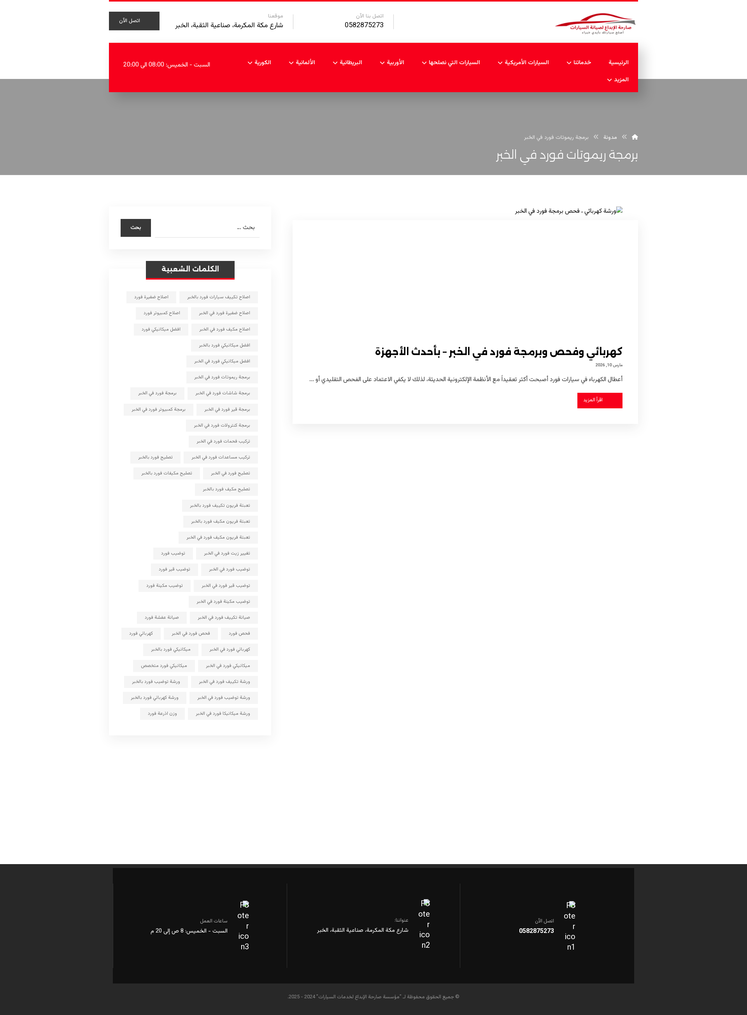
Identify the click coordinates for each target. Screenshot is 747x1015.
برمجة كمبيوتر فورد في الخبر (159, 409)
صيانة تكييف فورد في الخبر (224, 617)
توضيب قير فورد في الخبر (226, 585)
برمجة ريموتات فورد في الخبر (222, 377)
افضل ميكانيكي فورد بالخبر (224, 345)
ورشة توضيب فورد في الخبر (223, 697)
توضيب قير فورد (174, 569)
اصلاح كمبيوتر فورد (162, 313)
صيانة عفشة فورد (162, 617)
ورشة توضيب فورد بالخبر (156, 681)
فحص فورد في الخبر (191, 633)
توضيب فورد (173, 553)
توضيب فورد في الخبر (229, 569)
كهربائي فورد (141, 633)
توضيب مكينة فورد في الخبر (223, 601)
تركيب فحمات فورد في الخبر (223, 441)
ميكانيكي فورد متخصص (164, 665)
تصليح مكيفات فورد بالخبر (166, 473)
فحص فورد (239, 633)
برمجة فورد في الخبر (157, 393)
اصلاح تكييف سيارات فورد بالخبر (218, 297)
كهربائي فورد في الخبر (229, 649)
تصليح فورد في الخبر (230, 473)
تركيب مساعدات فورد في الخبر (220, 457)
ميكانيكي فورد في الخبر (228, 665)
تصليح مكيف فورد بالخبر (226, 489)
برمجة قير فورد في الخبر (227, 409)
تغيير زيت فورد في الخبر (227, 553)
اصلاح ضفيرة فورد (151, 297)
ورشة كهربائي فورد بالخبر (155, 697)
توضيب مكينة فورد (164, 585)
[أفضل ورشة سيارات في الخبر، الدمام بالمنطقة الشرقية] (595, 23)
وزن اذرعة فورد (162, 713)
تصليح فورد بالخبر (155, 457)
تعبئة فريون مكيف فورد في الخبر (218, 537)
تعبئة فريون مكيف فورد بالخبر (220, 521)
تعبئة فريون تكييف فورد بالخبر (220, 505)
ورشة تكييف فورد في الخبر (224, 681)
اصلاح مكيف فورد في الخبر (224, 329)
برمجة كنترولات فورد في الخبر (222, 425)
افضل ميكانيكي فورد (161, 329)
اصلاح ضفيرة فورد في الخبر (224, 313)
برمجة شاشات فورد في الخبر (222, 393)
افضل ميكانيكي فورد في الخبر (222, 361)
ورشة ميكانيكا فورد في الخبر (223, 713)
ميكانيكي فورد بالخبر (171, 649)
